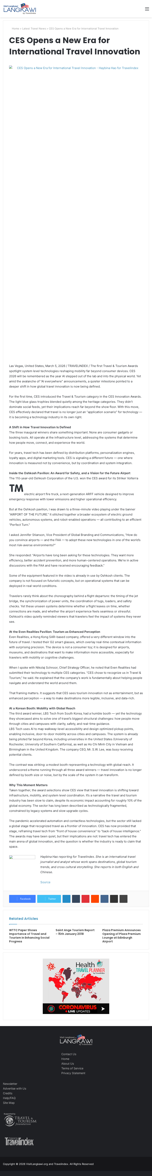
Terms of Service (72, 1068)
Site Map (9, 1102)
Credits (7, 1093)
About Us (67, 1063)
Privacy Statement (73, 1073)
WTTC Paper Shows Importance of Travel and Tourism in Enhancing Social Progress (29, 935)
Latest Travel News (34, 28)
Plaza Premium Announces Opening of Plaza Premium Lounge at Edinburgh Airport (121, 935)
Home (15, 28)
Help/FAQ (9, 1098)
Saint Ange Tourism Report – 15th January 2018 (75, 932)
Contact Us (68, 1054)
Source (45, 882)
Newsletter (10, 1083)
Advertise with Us (14, 1088)
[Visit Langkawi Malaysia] (20, 9)
